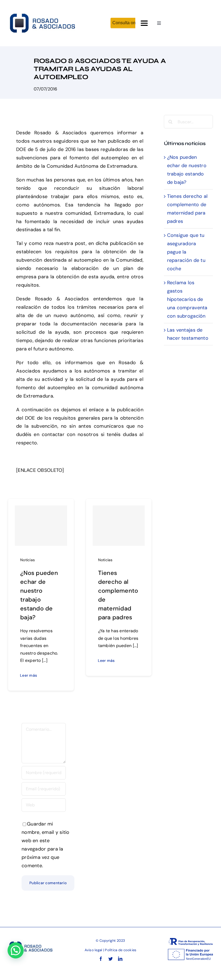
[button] (16, 950)
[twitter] (110, 959)
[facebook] (101, 959)
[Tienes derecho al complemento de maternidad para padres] (119, 525)
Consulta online (127, 22)
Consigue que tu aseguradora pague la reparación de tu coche (186, 252)
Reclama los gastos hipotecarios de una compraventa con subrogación (187, 299)
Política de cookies (120, 950)
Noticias (27, 559)
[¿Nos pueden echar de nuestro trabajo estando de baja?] (41, 525)
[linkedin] (120, 959)
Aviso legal (93, 950)
